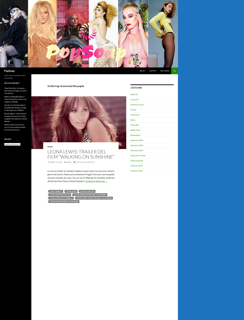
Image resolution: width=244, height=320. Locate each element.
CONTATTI (153, 71)
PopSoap (9, 70)
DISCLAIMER (164, 71)
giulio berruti (56, 191)
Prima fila (134, 125)
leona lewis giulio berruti (61, 198)
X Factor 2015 (136, 165)
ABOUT (142, 71)
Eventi (133, 109)
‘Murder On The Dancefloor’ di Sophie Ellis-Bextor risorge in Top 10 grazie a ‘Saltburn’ (15, 107)
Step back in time (138, 155)
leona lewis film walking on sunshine (90, 195)
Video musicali (136, 160)
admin (69, 162)
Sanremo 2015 (136, 140)
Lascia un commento (85, 162)
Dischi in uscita (137, 104)
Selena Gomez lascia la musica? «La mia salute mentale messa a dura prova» (14, 127)
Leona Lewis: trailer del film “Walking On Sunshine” (80, 154)
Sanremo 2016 (136, 145)
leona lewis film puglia (60, 195)
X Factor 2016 (136, 171)
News (50, 147)
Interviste (134, 115)
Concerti (134, 99)
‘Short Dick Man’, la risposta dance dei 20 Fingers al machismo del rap (15, 90)
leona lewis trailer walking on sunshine (94, 198)
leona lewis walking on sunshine (64, 201)
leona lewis (71, 191)
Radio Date (135, 130)
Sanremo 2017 (136, 150)
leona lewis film (87, 191)
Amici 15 (134, 94)
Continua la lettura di (95, 181)
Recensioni (135, 135)
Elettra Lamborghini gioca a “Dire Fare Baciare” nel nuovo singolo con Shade (15, 99)
